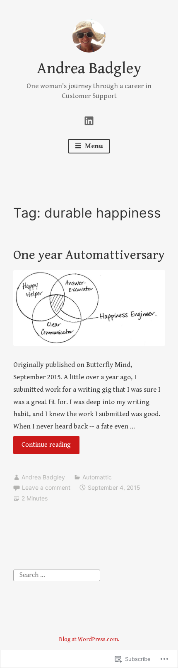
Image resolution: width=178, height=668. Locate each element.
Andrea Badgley (89, 69)
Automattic (97, 477)
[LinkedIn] (89, 120)
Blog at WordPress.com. (89, 639)
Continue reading (42, 447)
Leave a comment (46, 487)
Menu (93, 146)
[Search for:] (56, 575)
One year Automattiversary (89, 255)
